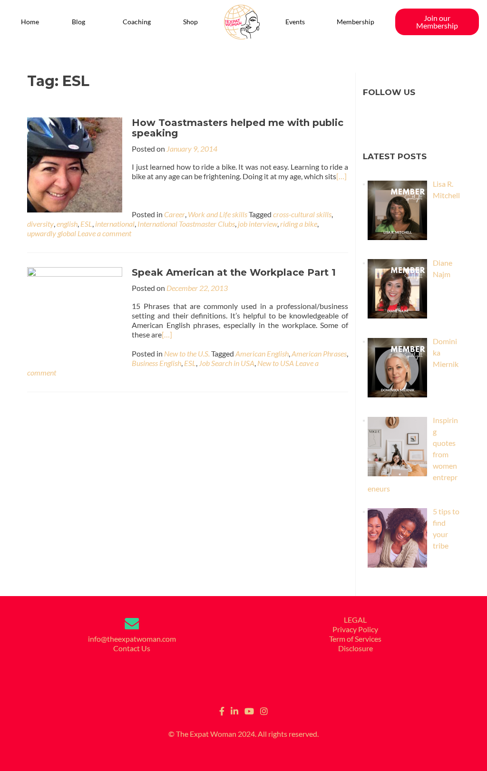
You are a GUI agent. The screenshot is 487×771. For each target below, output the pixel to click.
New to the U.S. (187, 353)
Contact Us (131, 648)
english (67, 223)
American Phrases (319, 353)
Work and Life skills (217, 214)
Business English (156, 362)
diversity (40, 223)
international (115, 223)
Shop (190, 22)
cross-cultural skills (302, 214)
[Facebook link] (221, 710)
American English (262, 353)
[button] (81, 21)
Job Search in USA (226, 362)
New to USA (275, 362)
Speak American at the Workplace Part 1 (234, 272)
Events (295, 22)
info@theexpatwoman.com (132, 638)
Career (174, 214)
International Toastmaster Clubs (186, 223)
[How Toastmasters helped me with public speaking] (74, 163)
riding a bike (298, 223)
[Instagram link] (264, 710)
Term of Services (355, 638)
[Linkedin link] (234, 710)
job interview (257, 223)
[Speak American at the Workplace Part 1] (74, 313)
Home (30, 22)
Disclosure (355, 648)
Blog (78, 22)
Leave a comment (104, 233)
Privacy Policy (355, 629)
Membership (355, 22)
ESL (86, 223)
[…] (341, 176)
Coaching (137, 22)
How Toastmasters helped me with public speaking (237, 128)
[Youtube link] (249, 710)
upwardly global (51, 233)
